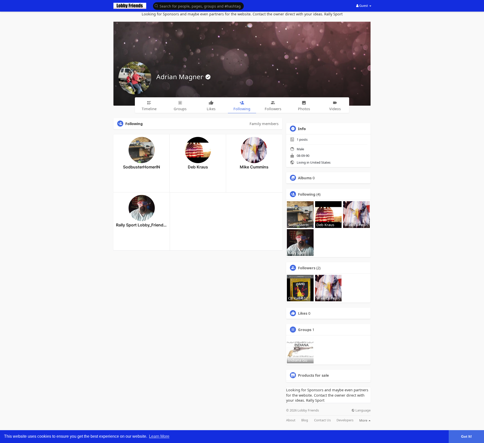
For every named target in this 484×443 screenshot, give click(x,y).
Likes (302, 313)
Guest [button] (363, 5)
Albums (305, 178)
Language (363, 410)
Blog (304, 420)
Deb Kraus (198, 166)
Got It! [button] (466, 436)
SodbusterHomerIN (141, 166)
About (290, 420)
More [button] (363, 420)
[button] (198, 6)
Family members (264, 123)
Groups (304, 330)
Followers (306, 268)
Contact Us (322, 420)
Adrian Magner (180, 76)
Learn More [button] (159, 436)
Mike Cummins (254, 166)
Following (306, 194)
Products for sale (313, 375)
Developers (345, 420)
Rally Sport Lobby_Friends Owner (141, 224)
